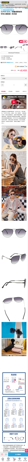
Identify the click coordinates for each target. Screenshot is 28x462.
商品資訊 (3, 91)
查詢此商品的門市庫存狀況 (14, 52)
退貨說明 (17, 91)
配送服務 (10, 91)
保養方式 (24, 91)
